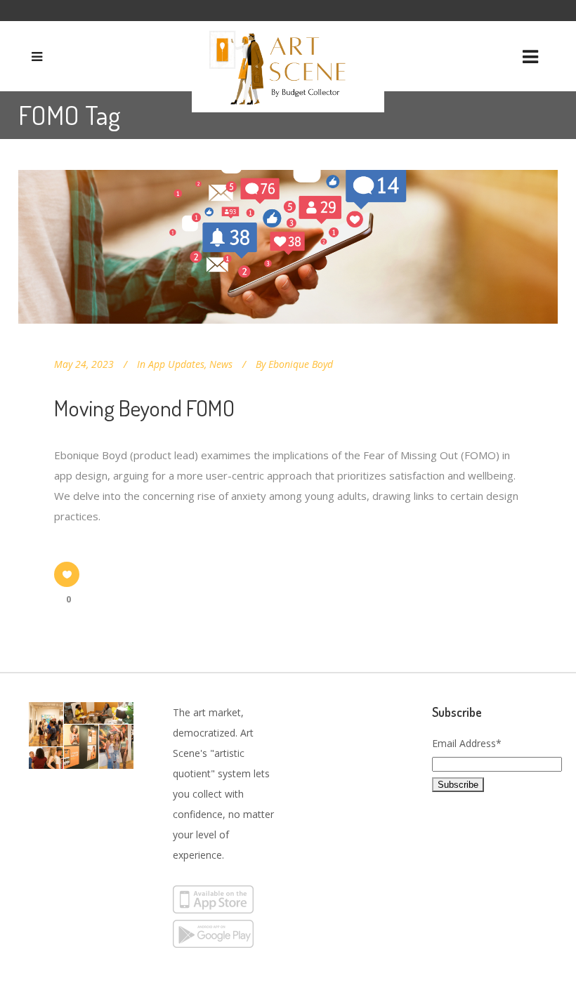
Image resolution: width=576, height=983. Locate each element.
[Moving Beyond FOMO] (288, 247)
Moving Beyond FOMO (144, 407)
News (221, 364)
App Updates (176, 364)
